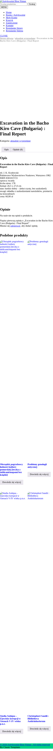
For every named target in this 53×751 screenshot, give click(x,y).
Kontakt (9, 25)
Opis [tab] (6, 149)
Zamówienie (12, 23)
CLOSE (4, 36)
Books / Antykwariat (15, 15)
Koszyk (9, 20)
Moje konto (11, 17)
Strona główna (6, 38)
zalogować (15, 226)
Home (9, 12)
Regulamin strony (14, 28)
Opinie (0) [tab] (18, 149)
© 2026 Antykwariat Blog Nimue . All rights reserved (25, 744)
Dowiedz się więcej (11, 482)
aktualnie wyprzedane (25, 38)
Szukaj (32, 4)
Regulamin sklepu (14, 31)
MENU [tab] (4, 7)
